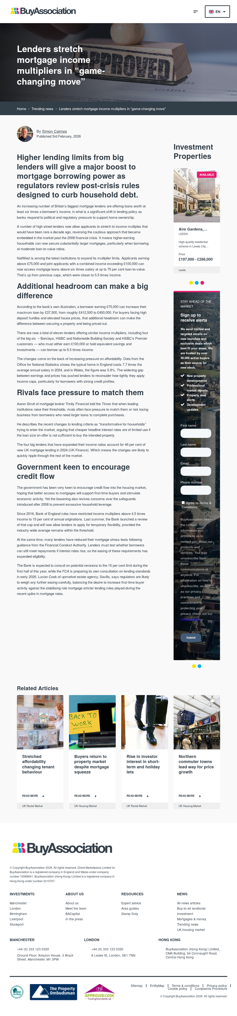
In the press (74, 919)
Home (21, 108)
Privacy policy (217, 985)
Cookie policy (177, 988)
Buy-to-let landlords (191, 908)
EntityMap (157, 985)
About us (71, 903)
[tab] (191, 283)
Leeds (183, 234)
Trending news (42, 108)
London (15, 908)
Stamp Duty (129, 913)
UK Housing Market (85, 806)
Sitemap (137, 985)
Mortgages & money (191, 919)
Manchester (18, 903)
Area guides (130, 908)
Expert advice (131, 903)
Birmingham (18, 913)
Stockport (17, 924)
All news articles (188, 903)
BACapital (72, 913)
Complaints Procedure (211, 988)
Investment (185, 913)
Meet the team (75, 908)
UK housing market (191, 929)
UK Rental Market (32, 806)
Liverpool (16, 919)
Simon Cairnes (54, 131)
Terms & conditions (185, 985)
